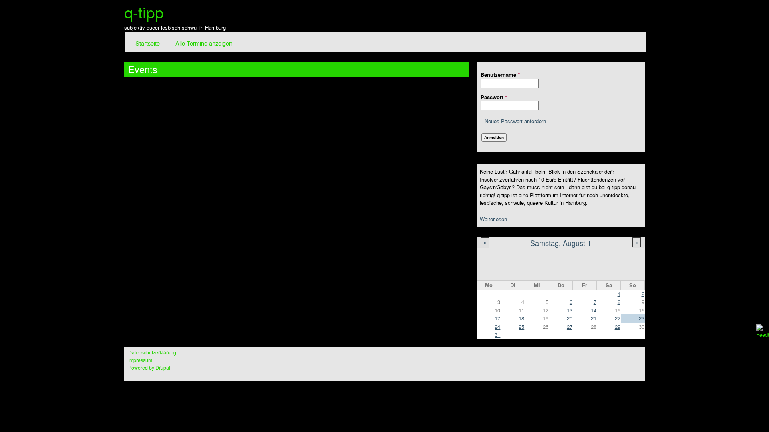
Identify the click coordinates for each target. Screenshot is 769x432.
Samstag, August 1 (560, 243)
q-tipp (144, 11)
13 (569, 310)
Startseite (147, 43)
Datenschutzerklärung (152, 352)
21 (593, 318)
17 (497, 318)
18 (521, 318)
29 (617, 326)
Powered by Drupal (149, 367)
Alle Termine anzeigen (203, 43)
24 (497, 326)
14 (593, 310)
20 (569, 318)
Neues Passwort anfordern (515, 121)
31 (497, 334)
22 (617, 318)
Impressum (140, 360)
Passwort (494, 97)
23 (641, 318)
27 (569, 326)
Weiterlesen (493, 219)
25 (521, 326)
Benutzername (500, 74)
